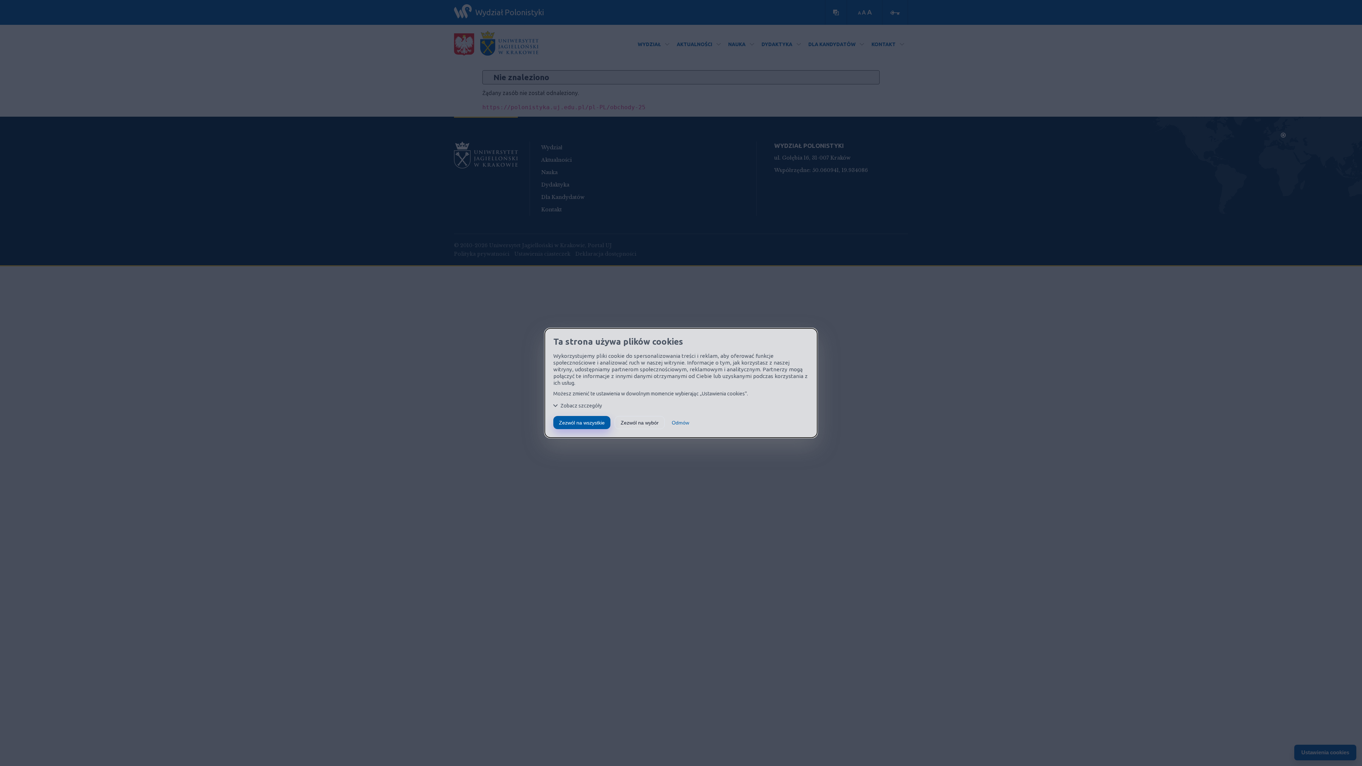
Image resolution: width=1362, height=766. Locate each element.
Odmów (680, 423)
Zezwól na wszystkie (582, 423)
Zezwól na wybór (640, 423)
